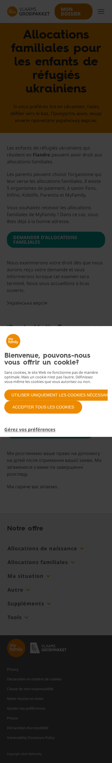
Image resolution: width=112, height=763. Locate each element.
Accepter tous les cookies (43, 407)
